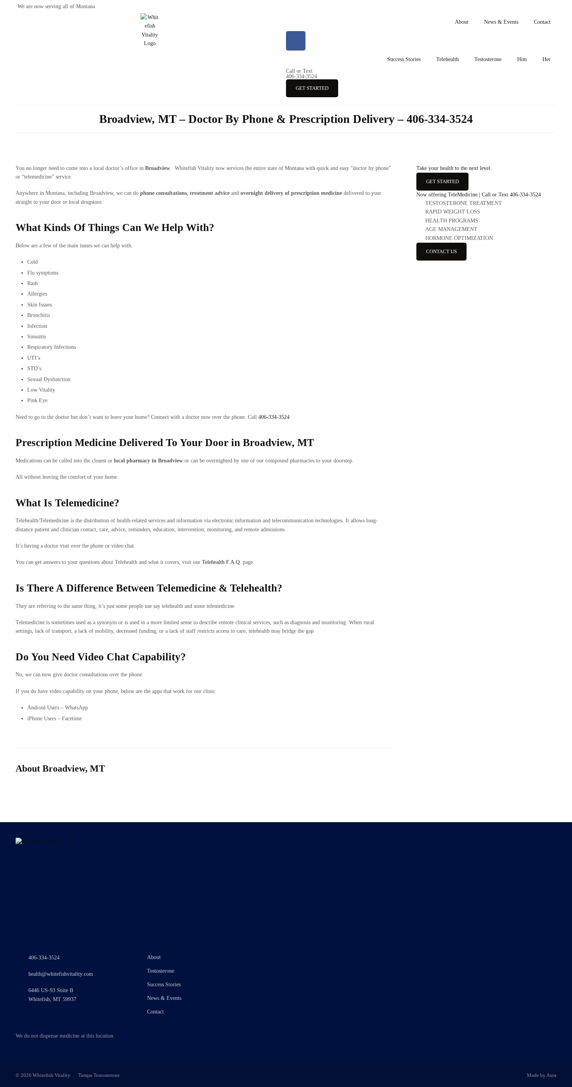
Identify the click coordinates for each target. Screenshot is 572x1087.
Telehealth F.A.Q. (221, 562)
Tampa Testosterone (99, 1075)
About (461, 22)
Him (522, 59)
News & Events (501, 22)
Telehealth (447, 59)
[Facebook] (295, 41)
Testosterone (488, 59)
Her (546, 59)
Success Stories (404, 59)
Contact (542, 22)
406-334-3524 (301, 73)
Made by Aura (541, 1075)
